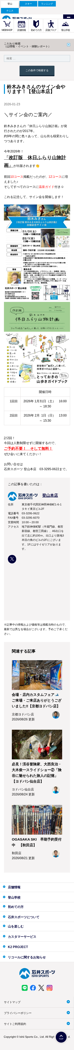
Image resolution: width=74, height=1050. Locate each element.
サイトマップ (12, 1002)
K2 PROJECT (18, 947)
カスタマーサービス (22, 936)
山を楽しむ (16, 926)
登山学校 (65, 30)
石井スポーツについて (23, 917)
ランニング (47, 3)
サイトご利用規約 (15, 1023)
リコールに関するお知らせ (27, 957)
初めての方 (36, 30)
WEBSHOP (7, 30)
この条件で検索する (37, 70)
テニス (9, 10)
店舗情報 (21, 30)
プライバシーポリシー (18, 1013)
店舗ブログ (50, 30)
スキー (28, 3)
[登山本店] (33, 499)
